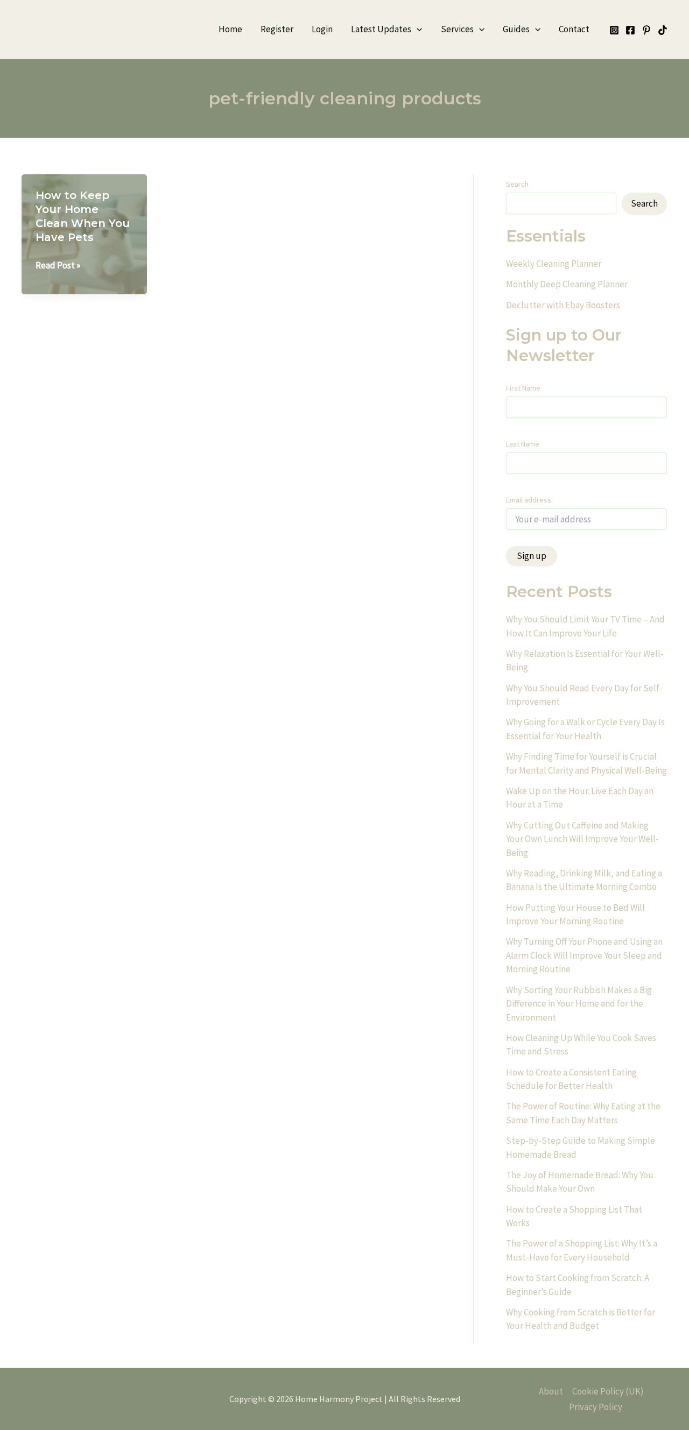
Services (457, 29)
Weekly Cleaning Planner (553, 264)
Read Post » (58, 266)
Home (230, 29)
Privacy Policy (595, 1407)
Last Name (522, 444)
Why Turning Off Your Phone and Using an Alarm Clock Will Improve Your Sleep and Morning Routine (584, 955)
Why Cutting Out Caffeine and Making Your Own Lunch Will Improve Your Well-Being (582, 839)
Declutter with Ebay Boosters (563, 305)
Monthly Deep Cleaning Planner (567, 284)
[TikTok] (662, 30)
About (551, 1391)
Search (517, 184)
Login (322, 29)
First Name (523, 388)
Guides (516, 29)
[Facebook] (630, 30)
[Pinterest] (646, 30)
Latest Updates (381, 29)
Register (277, 29)
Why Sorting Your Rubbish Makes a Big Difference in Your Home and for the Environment (579, 1003)
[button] (416, 29)
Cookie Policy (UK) (608, 1391)
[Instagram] (614, 30)
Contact (574, 29)
